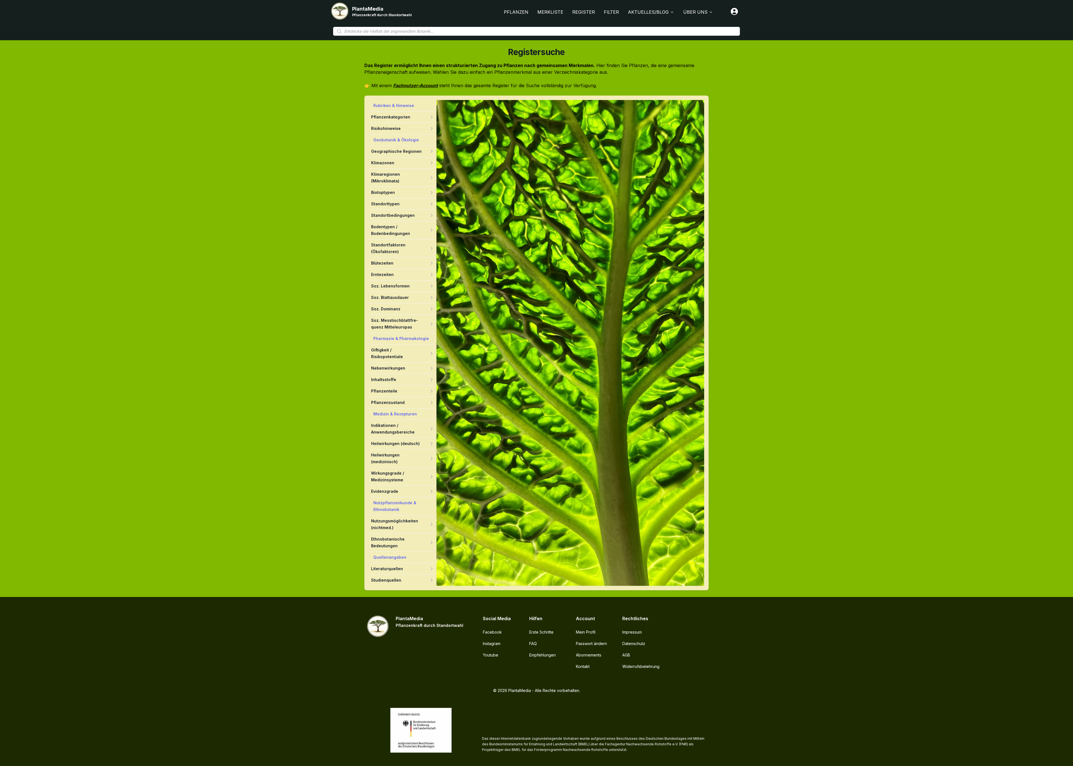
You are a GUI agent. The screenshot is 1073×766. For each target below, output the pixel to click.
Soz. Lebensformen (390, 286)
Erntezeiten (382, 274)
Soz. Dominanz (385, 308)
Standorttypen (385, 203)
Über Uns (695, 12)
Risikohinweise (386, 128)
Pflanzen (516, 12)
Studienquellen (386, 580)
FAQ (533, 643)
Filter (611, 12)
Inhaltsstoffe (383, 379)
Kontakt (583, 666)
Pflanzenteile (384, 391)
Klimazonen (382, 162)
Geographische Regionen (396, 151)
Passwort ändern (591, 643)
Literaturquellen (387, 568)
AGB (626, 655)
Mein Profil (585, 632)
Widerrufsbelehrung (640, 666)
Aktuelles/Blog (648, 12)
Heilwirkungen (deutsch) (395, 443)
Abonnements (588, 655)
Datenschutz (633, 643)
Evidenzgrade (384, 491)
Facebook (492, 632)
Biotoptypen (383, 192)
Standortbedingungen (393, 215)
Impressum (632, 632)
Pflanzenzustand (388, 402)
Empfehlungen (542, 655)
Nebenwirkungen (388, 368)
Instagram (491, 643)
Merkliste (550, 12)
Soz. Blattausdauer (390, 297)
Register (583, 12)
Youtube (490, 655)
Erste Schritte (541, 632)
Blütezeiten (382, 263)
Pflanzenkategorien (390, 117)
